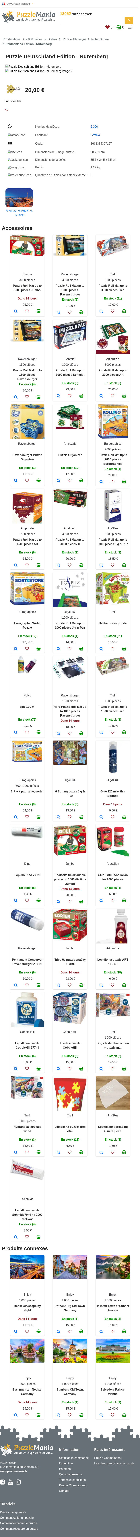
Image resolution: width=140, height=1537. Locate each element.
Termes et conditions (72, 1479)
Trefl (113, 274)
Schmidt (70, 359)
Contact (64, 1490)
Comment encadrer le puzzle (18, 1523)
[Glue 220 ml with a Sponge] (101, 817)
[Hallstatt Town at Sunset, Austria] (101, 1331)
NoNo (27, 695)
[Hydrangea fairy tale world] (16, 1152)
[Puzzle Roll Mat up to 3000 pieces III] (58, 565)
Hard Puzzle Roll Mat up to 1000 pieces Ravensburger (70, 711)
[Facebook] (2, 1483)
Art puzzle (112, 359)
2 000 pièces (34, 39)
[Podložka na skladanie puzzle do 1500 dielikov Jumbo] (58, 902)
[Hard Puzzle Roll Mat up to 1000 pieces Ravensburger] (58, 733)
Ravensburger (70, 274)
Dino (27, 863)
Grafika (52, 39)
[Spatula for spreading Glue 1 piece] (101, 1152)
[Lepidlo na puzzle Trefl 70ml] (58, 1152)
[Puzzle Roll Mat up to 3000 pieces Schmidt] (58, 396)
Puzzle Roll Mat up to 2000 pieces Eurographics (112, 459)
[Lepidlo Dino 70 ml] (16, 901)
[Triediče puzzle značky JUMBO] (58, 985)
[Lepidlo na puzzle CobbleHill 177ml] (16, 1069)
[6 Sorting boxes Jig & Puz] (58, 817)
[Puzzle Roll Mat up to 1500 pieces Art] (16, 565)
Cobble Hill (27, 1031)
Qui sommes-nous (71, 1474)
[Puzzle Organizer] (58, 481)
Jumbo (27, 274)
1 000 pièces (112, 1037)
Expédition (66, 1463)
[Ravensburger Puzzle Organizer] (16, 481)
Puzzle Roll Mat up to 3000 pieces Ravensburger (70, 290)
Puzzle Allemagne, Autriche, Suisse (86, 39)
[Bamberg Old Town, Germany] (58, 1415)
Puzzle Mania (11, 39)
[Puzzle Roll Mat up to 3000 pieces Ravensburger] (58, 312)
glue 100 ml (27, 706)
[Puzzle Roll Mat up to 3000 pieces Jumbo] (16, 311)
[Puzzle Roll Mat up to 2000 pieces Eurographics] (101, 482)
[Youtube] (10, 1483)
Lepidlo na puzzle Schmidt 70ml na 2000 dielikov (27, 1215)
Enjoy (27, 1294)
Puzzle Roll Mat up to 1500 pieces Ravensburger (27, 375)
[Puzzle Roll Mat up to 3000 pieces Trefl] (101, 311)
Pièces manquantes (13, 1512)
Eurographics (112, 443)
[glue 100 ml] (16, 732)
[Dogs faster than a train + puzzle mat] (101, 1069)
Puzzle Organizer (70, 455)
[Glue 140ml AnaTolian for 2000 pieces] (101, 901)
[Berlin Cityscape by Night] (16, 1331)
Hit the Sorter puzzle (113, 623)
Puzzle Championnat (72, 1485)
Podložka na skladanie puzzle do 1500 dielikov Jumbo (70, 879)
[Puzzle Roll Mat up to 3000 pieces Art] (101, 396)
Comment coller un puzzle (17, 1517)
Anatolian (70, 528)
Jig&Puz (112, 528)
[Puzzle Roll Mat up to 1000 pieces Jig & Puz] (58, 649)
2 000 (94, 126)
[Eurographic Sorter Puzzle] (16, 649)
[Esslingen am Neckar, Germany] (16, 1415)
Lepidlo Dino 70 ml (27, 875)
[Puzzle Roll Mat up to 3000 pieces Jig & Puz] (101, 565)
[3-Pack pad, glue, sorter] (16, 817)
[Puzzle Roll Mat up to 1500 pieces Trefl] (101, 732)
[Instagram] (18, 1483)
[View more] (27, 255)
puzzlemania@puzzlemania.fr (19, 1466)
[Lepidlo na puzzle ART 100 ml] (101, 985)
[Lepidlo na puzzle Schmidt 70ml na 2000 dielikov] (16, 1237)
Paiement (65, 1468)
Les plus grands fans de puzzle (114, 1463)
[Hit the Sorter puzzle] (101, 649)
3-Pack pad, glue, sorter (27, 791)
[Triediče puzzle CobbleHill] (58, 1069)
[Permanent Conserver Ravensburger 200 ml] (16, 985)
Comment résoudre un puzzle (19, 1528)
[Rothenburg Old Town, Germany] (58, 1331)
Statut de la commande (74, 1457)
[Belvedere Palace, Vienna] (101, 1415)
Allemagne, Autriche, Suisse (19, 212)
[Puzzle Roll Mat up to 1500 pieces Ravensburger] (16, 397)
